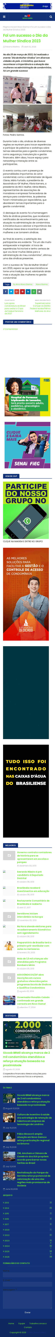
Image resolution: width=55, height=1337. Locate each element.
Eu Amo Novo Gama (22, 284)
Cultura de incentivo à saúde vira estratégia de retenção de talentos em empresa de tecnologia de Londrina (34, 1119)
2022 (28, 1235)
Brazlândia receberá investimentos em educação (33, 889)
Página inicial (9, 27)
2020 (28, 1229)
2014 (28, 1208)
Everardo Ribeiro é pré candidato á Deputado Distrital (30, 875)
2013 (28, 1202)
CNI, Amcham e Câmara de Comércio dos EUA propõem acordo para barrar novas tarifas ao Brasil (33, 1158)
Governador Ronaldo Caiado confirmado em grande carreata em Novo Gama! (33, 1000)
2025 (28, 1251)
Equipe (21, 1323)
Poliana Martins (12, 46)
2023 (28, 1240)
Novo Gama (23, 27)
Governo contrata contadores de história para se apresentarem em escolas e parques (34, 857)
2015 (28, 1213)
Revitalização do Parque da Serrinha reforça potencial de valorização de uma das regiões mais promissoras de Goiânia (33, 1179)
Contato (28, 1327)
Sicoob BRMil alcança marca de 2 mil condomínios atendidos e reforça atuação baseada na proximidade (26, 1059)
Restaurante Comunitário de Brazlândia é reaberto (33, 902)
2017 (28, 1224)
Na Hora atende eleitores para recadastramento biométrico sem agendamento (34, 929)
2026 (28, 1256)
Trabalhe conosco (38, 1323)
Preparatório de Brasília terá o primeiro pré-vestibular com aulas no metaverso (34, 946)
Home (11, 1323)
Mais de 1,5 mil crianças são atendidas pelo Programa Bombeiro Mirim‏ (32, 962)
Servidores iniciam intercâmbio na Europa (30, 915)
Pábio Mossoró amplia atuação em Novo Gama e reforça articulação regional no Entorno (33, 1138)
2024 (28, 1246)
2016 (28, 1218)
